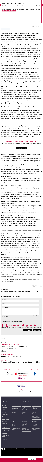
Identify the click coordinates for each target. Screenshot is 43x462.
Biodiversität (14, 423)
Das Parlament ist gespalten (28, 205)
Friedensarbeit (34, 408)
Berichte (4, 405)
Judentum (24, 426)
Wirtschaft (34, 421)
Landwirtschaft (14, 426)
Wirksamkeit (14, 412)
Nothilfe (13, 411)
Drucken (41, 26)
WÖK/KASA (24, 391)
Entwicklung (15, 404)
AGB (25, 448)
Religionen (24, 421)
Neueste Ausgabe (5, 419)
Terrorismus (34, 413)
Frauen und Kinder (25, 411)
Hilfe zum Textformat (36, 315)
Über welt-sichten (6, 430)
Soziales (24, 404)
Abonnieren (4, 421)
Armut (23, 405)
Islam (23, 425)
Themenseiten (5, 414)
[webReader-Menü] (2, 29)
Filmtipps (4, 412)
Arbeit (33, 423)
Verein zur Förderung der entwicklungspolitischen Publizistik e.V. (28, 369)
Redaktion (4, 432)
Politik (34, 404)
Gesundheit (24, 412)
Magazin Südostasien (33, 391)
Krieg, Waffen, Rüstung (36, 411)
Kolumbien (35, 291)
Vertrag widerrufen (20, 448)
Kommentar (5, 307)
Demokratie (34, 405)
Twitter (4, 449)
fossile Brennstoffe (11, 291)
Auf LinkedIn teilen (39, 26)
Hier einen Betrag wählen (9, 10)
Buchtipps (4, 411)
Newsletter (4, 423)
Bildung (23, 407)
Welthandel (34, 429)
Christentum (24, 424)
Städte (23, 415)
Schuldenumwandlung (12, 112)
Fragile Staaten (35, 407)
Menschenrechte (35, 412)
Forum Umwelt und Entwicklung (12, 391)
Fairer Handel (34, 424)
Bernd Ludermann (13, 26)
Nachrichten (4, 407)
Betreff (3, 303)
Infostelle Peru (24, 394)
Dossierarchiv (5, 442)
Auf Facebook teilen (32, 26)
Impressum (35, 448)
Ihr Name (4, 299)
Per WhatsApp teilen (34, 26)
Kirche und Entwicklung (16, 409)
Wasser (13, 429)
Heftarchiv (4, 425)
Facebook (2, 449)
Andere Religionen (25, 423)
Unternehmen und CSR (36, 428)
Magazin (4, 417)
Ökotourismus (28, 291)
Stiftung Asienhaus (34, 394)
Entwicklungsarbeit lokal (16, 405)
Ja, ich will (32, 459)
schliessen (3, 338)
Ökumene (24, 428)
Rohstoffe (3, 291)
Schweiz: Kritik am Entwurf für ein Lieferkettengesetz (14, 347)
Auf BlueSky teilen (36, 26)
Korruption (34, 409)
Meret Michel (3, 351)
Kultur (23, 413)
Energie (13, 424)
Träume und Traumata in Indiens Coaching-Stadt (20, 362)
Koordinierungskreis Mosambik (12, 394)
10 (40, 325)
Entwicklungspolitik (15, 407)
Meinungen (4, 404)
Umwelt (13, 421)
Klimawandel (14, 425)
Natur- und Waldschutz (16, 428)
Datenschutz (13, 448)
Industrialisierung (20, 291)
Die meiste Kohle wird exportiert (16, 54)
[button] (6, 29)
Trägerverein (5, 433)
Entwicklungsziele (15, 408)
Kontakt (39, 448)
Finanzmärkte (34, 425)
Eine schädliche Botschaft (11, 356)
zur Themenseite (21, 148)
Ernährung (24, 408)
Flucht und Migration (25, 409)
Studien (3, 409)
